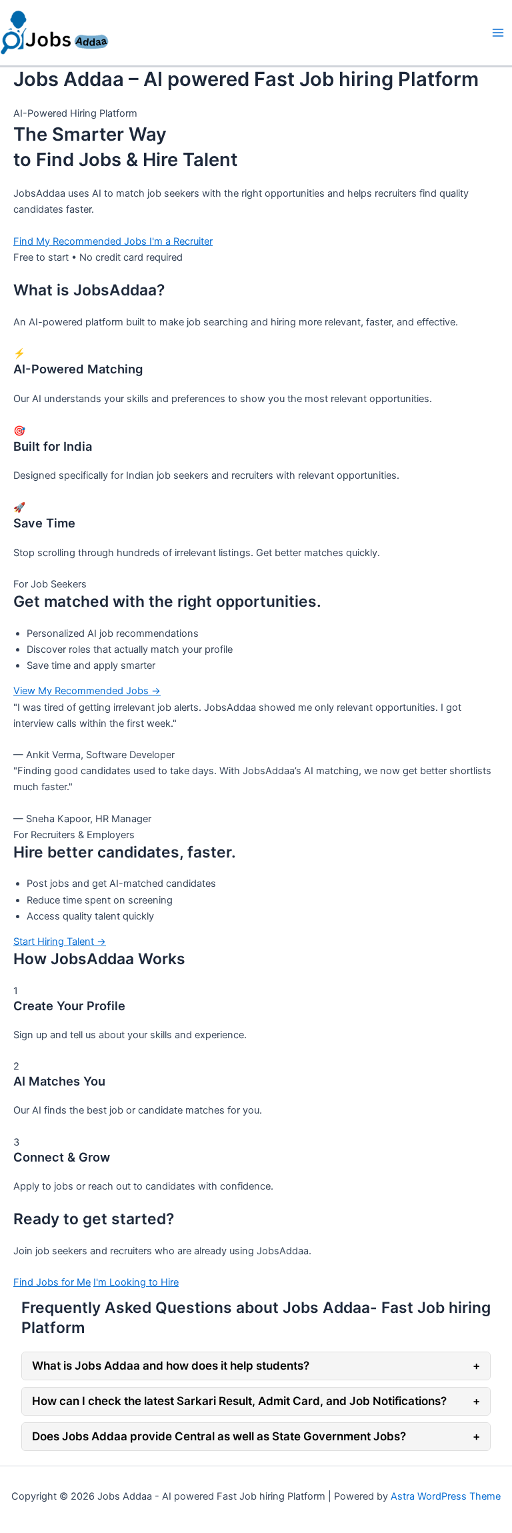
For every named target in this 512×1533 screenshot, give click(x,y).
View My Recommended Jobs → (87, 691)
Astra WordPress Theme (446, 1496)
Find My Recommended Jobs (81, 241)
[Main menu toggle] (498, 33)
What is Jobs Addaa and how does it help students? (256, 1365)
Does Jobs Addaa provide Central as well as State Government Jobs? (256, 1436)
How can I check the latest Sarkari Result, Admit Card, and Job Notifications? (256, 1401)
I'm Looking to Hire (136, 1282)
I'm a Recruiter (181, 241)
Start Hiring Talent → (59, 942)
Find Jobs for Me (52, 1282)
